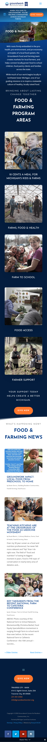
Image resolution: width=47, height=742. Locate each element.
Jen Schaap (12, 612)
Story (35, 723)
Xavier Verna (13, 485)
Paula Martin (13, 536)
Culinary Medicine (24, 536)
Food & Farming (12, 489)
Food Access (23, 330)
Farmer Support (23, 380)
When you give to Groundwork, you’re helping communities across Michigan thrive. (18, 15)
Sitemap (9, 723)
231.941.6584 (16, 697)
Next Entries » (36, 652)
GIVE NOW (23, 410)
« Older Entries (11, 652)
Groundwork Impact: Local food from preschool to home (20, 479)
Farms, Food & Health (23, 228)
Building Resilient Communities (28, 485)
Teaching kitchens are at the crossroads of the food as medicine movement (22, 529)
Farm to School (23, 277)
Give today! (37, 15)
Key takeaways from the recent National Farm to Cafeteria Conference (23, 604)
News (26, 539)
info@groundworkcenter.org (22, 700)
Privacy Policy (18, 723)
